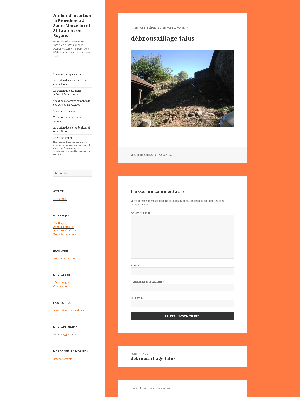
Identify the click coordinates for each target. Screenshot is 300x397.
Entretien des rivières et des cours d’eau (70, 82)
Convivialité (60, 286)
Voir (64, 334)
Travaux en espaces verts (68, 74)
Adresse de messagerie (148, 281)
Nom (135, 265)
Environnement (71, 146)
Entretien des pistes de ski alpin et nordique (72, 129)
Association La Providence (69, 310)
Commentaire (140, 213)
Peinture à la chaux (64, 230)
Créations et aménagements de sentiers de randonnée (71, 102)
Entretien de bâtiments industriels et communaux (69, 92)
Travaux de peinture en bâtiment (67, 119)
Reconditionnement (65, 234)
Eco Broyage (60, 223)
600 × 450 (166, 155)
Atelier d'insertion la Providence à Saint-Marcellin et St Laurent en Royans (72, 25)
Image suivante (174, 27)
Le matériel (60, 198)
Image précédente (147, 27)
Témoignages (61, 282)
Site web (137, 298)
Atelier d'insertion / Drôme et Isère (151, 388)
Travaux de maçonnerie (67, 111)
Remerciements (62, 359)
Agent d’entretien (63, 226)
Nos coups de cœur (64, 258)
